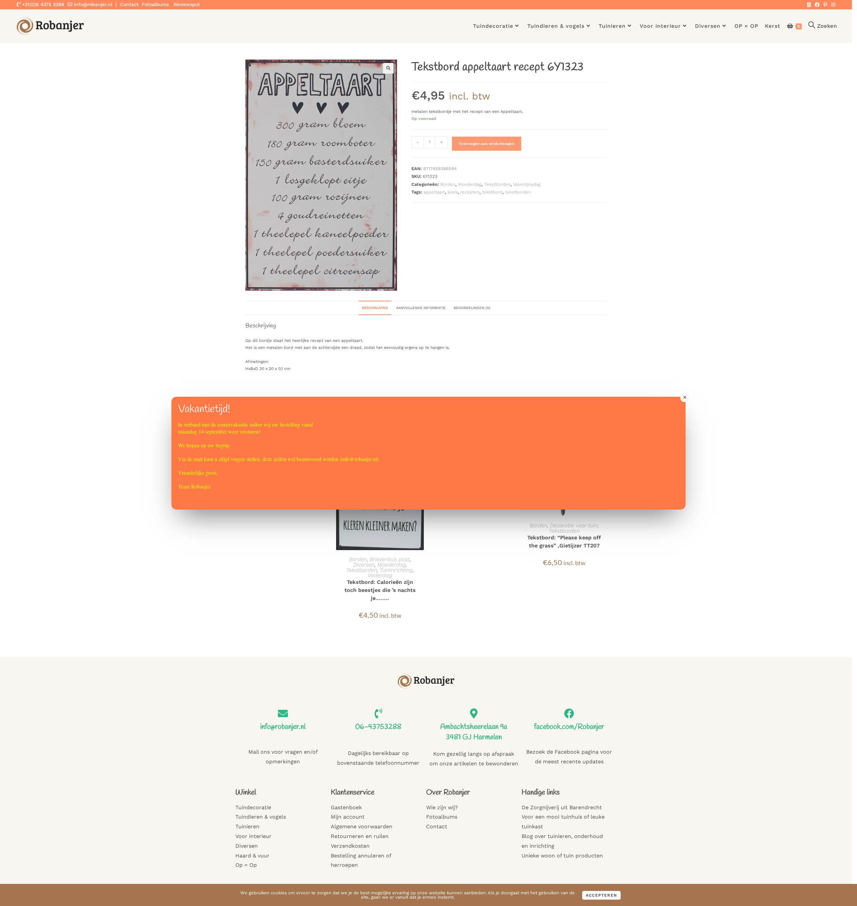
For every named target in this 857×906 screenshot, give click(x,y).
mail (198, 458)
